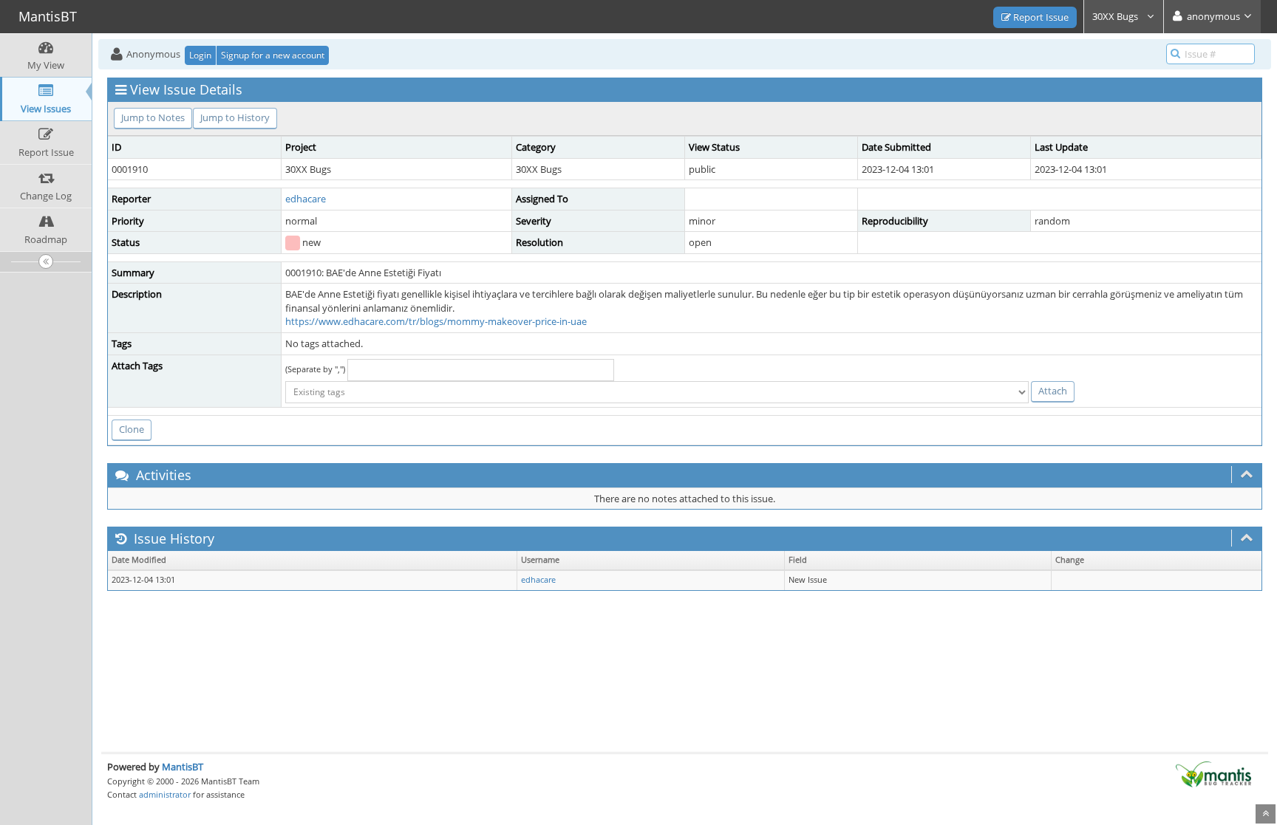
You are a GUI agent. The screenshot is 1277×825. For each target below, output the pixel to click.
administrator (165, 794)
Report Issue (1040, 17)
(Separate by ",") (315, 368)
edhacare (305, 198)
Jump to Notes (153, 117)
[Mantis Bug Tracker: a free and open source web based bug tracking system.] (1213, 773)
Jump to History (235, 117)
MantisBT (182, 766)
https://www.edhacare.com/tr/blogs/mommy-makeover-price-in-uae (436, 321)
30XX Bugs (1116, 16)
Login (200, 55)
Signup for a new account (272, 55)
